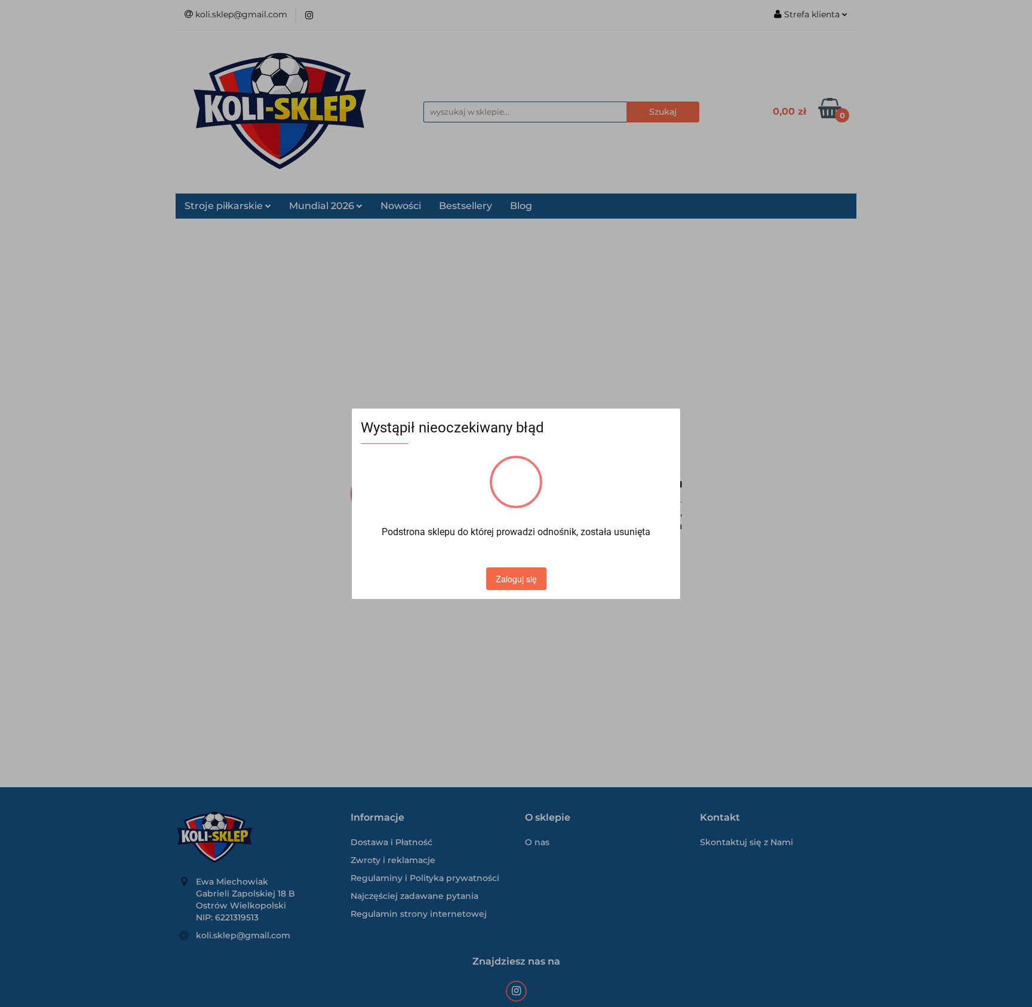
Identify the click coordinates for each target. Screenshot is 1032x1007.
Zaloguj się (516, 579)
